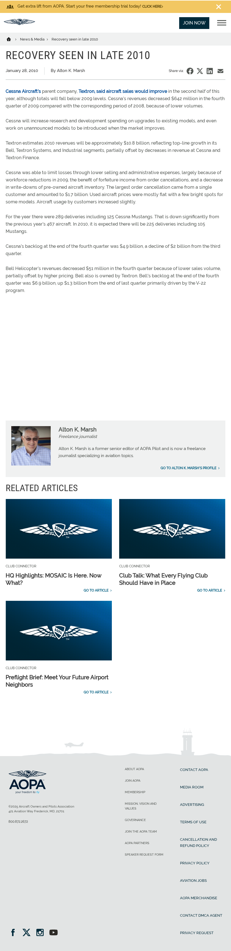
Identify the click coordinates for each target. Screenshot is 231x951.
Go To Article (96, 590)
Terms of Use (193, 822)
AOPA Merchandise (198, 898)
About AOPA (134, 769)
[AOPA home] (19, 23)
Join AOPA (132, 781)
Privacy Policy (195, 863)
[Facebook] (14, 933)
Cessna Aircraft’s (23, 91)
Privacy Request (197, 933)
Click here (151, 6)
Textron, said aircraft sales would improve (123, 91)
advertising (192, 804)
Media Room (191, 787)
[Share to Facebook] (190, 71)
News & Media (32, 39)
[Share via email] (220, 71)
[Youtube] (53, 933)
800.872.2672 (18, 822)
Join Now (194, 23)
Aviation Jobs (193, 880)
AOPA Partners (137, 843)
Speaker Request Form (144, 854)
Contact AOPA (194, 770)
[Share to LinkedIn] (209, 71)
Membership (135, 792)
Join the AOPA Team (141, 831)
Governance (135, 820)
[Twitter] (28, 933)
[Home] (12, 39)
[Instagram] (41, 933)
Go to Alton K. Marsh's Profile (188, 468)
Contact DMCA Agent (201, 915)
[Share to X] (199, 71)
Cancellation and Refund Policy (198, 842)
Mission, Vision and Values (141, 806)
